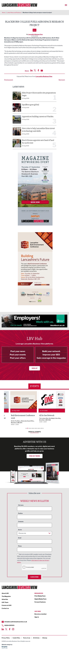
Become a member (40, 614)
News (34, 30)
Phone (20, 546)
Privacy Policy (6, 638)
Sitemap (44, 638)
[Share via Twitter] (35, 70)
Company (20, 521)
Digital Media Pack (40, 599)
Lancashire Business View (35, 34)
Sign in (36, 617)
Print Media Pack (40, 596)
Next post (62, 80)
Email (19, 538)
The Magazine (6, 596)
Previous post (8, 80)
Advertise (5, 599)
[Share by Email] (42, 70)
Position (20, 513)
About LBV (5, 593)
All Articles (36, 638)
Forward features (40, 602)
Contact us (5, 608)
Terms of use (26, 638)
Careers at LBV (7, 605)
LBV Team (5, 602)
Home (3, 12)
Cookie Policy (16, 638)
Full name (20, 505)
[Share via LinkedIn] (31, 70)
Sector (20, 529)
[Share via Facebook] (38, 70)
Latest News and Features (14, 12)
